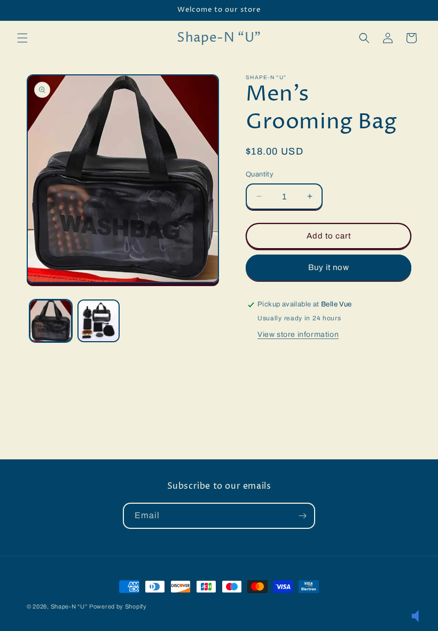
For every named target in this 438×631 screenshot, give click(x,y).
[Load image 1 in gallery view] (50, 320)
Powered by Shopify (118, 606)
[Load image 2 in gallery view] (98, 320)
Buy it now (328, 267)
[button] (22, 38)
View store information (298, 334)
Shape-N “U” (69, 606)
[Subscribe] (302, 516)
